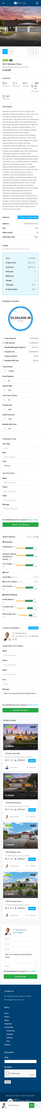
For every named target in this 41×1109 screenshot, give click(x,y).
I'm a (4, 680)
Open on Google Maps (29, 217)
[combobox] (20, 448)
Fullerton (10, 1038)
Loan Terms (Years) (10, 395)
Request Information (20, 710)
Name (5, 478)
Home (6, 1013)
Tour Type (6, 444)
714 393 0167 (20, 636)
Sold (11, 60)
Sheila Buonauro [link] (14, 816)
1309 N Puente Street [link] (13, 901)
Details (32, 761)
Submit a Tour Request (20, 525)
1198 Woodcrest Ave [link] (13, 803)
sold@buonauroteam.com (15, 1000)
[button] (30, 51)
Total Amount (8, 367)
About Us (7, 1045)
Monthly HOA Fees (10, 424)
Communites (8, 1027)
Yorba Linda (11, 1031)
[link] (20, 737)
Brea (8, 1041)
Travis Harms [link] (13, 767)
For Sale (33, 727)
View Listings (33, 628)
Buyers (6, 1020)
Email (5, 496)
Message (6, 504)
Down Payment (8, 376)
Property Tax (7, 405)
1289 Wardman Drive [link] (13, 852)
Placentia (10, 1034)
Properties (8, 1024)
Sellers (6, 1017)
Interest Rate (7, 386)
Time (4, 461)
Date (4, 453)
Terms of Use (33, 520)
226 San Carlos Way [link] (12, 754)
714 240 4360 (33, 636)
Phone (5, 487)
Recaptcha (8, 1067)
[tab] (5, 51)
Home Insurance (9, 415)
